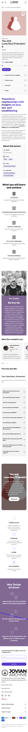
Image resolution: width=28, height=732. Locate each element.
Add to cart (14, 499)
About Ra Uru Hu (6, 688)
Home (3, 7)
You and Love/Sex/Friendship (13, 7)
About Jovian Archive (7, 685)
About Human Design (7, 692)
